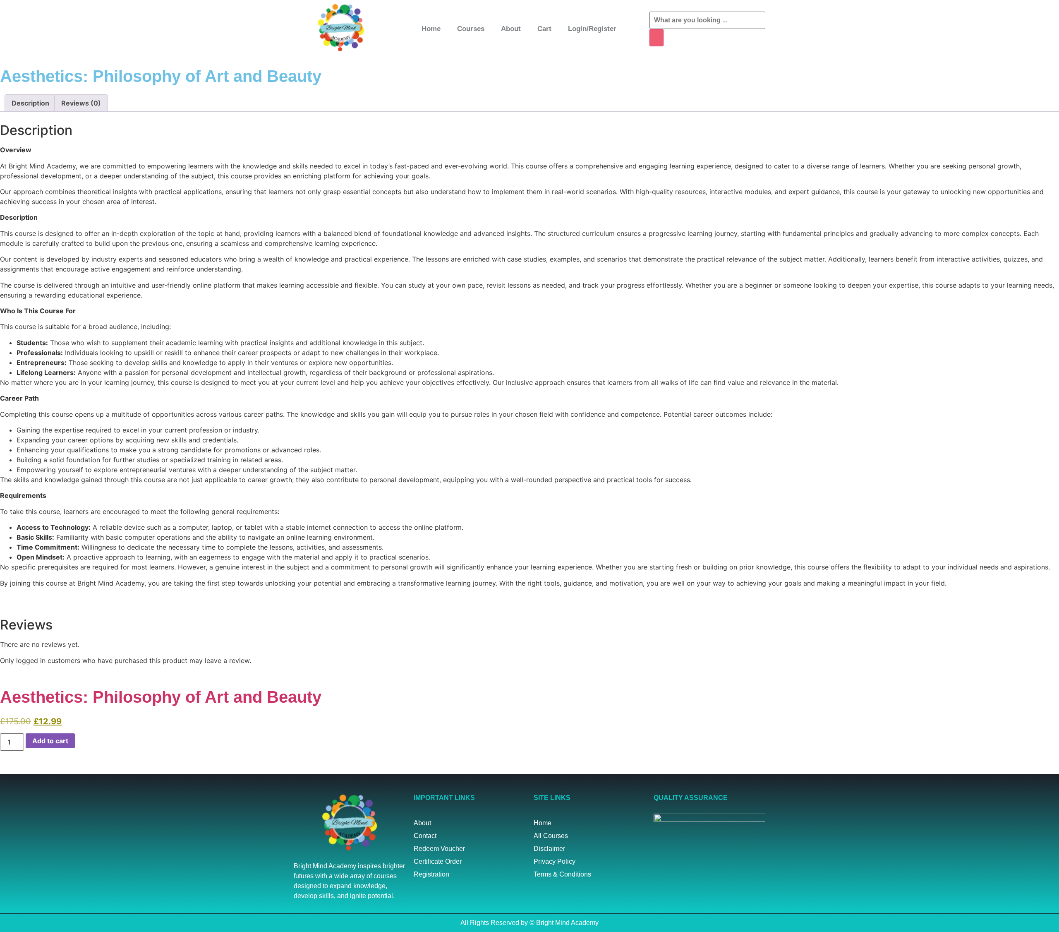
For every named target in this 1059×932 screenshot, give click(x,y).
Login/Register (592, 29)
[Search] (656, 37)
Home (431, 29)
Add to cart (50, 741)
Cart (544, 29)
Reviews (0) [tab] (81, 103)
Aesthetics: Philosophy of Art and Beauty (160, 697)
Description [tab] (30, 103)
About (511, 29)
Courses (470, 29)
